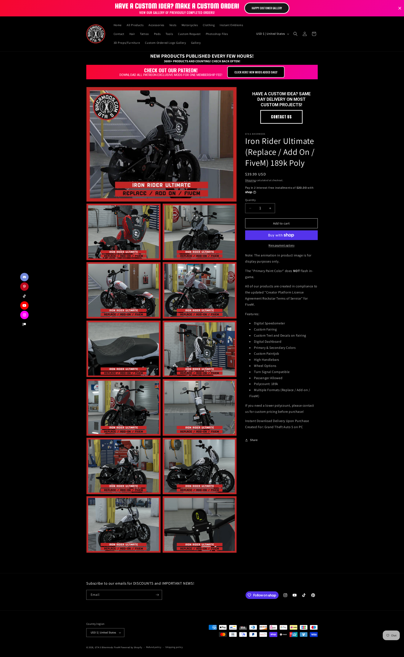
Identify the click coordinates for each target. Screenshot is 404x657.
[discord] (24, 277)
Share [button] (254, 440)
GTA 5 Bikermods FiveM (107, 647)
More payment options (281, 245)
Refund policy (153, 647)
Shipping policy (174, 647)
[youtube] (24, 305)
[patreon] (24, 324)
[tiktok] (24, 296)
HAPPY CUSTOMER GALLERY (267, 8)
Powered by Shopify (131, 647)
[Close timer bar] (399, 8)
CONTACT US (281, 117)
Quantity (250, 200)
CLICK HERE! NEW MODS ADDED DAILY (255, 72)
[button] (295, 33)
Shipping (250, 180)
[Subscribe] (157, 595)
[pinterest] (24, 286)
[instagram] (24, 315)
